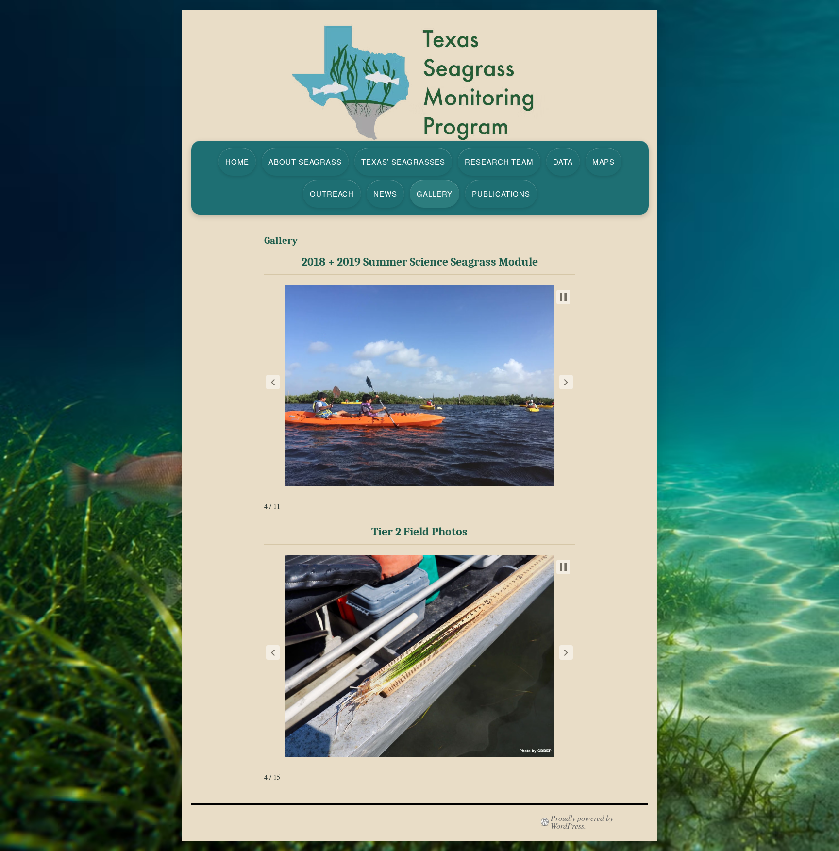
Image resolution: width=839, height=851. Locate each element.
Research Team (499, 161)
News (385, 193)
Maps (603, 161)
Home (237, 161)
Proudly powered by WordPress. (582, 822)
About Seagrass (305, 161)
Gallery (435, 193)
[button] (273, 382)
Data (563, 161)
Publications (501, 193)
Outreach (332, 193)
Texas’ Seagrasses (403, 161)
